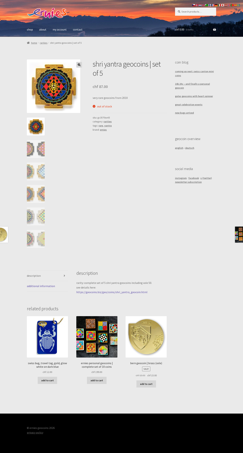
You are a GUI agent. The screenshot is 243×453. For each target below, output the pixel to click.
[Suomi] (210, 5)
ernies (103, 129)
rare (101, 125)
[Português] (232, 5)
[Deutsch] (216, 5)
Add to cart (47, 380)
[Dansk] (197, 5)
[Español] (235, 5)
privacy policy (35, 432)
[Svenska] (238, 5)
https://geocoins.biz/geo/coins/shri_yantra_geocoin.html (111, 292)
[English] (203, 5)
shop (30, 29)
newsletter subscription (188, 182)
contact (78, 29)
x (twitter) (206, 178)
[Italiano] (219, 5)
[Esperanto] (206, 5)
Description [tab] (34, 275)
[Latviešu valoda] (226, 5)
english (179, 148)
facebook (193, 178)
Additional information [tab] (41, 286)
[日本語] (222, 5)
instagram (181, 178)
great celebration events (188, 104)
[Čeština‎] (194, 5)
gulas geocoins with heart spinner (194, 96)
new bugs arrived (184, 112)
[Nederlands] (200, 5)
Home (34, 42)
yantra (108, 125)
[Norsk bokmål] (229, 5)
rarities (43, 42)
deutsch (189, 148)
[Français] (213, 5)
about (42, 29)
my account (60, 29)
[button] (79, 65)
